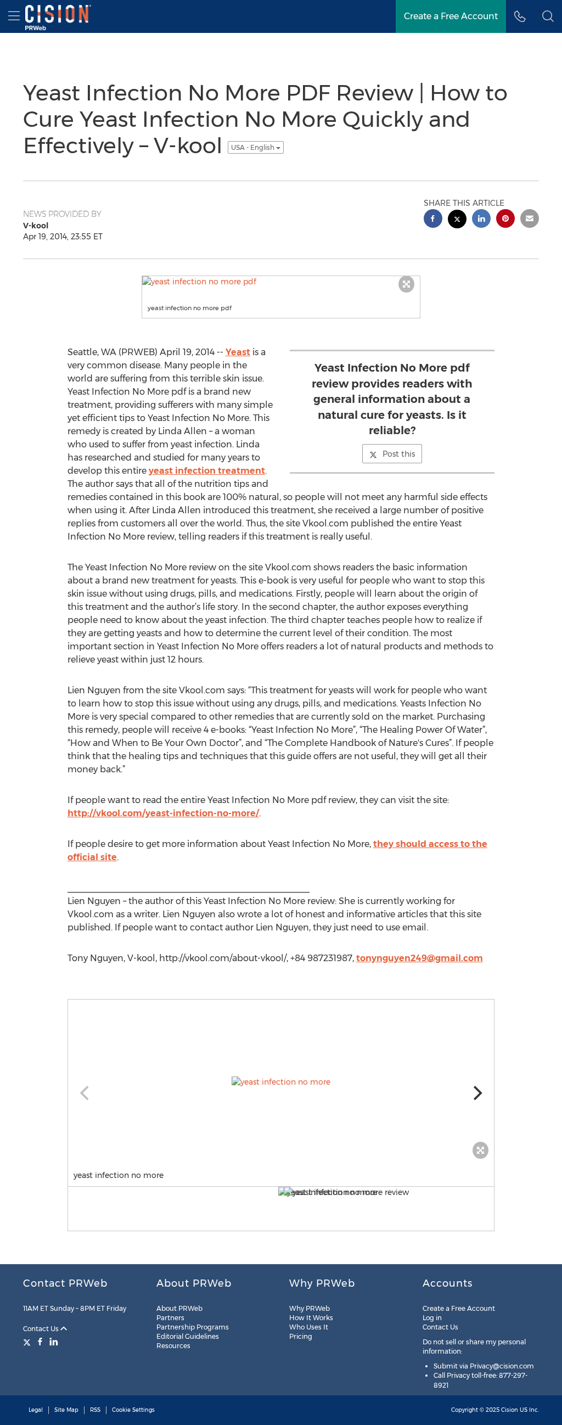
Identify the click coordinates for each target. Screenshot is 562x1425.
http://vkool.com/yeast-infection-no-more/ (163, 813)
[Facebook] (40, 1341)
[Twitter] (28, 1341)
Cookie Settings (133, 1409)
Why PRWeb (309, 1308)
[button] (548, 16)
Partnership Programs (192, 1327)
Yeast (238, 352)
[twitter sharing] (457, 220)
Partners (170, 1318)
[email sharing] (529, 220)
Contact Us (41, 1329)
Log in (432, 1318)
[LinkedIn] (54, 1341)
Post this (399, 454)
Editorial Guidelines (187, 1336)
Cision (509, 1409)
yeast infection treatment (207, 470)
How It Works (311, 1318)
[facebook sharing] (433, 220)
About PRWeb (179, 1308)
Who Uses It (308, 1327)
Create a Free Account (459, 1308)
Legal (36, 1409)
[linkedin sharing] (481, 220)
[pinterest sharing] (505, 220)
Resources (173, 1346)
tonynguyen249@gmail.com (419, 958)
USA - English (253, 147)
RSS (95, 1409)
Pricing (300, 1336)
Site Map (66, 1409)
